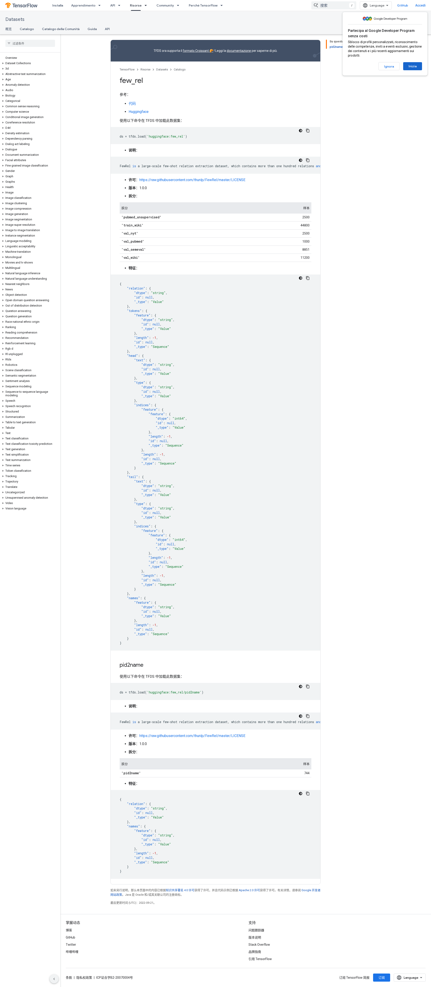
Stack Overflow (259, 944)
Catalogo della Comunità (60, 29)
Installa (57, 5)
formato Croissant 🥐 (198, 51)
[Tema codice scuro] (300, 130)
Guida (92, 29)
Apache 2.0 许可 (249, 890)
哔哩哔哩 (72, 952)
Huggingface (139, 112)
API (112, 5)
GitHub (402, 5)
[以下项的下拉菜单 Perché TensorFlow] (223, 5)
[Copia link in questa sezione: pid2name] (147, 665)
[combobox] (333, 5)
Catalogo (27, 29)
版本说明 (254, 937)
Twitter (71, 944)
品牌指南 (254, 952)
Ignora (389, 66)
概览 (8, 29)
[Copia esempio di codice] (307, 130)
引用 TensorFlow (260, 959)
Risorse (136, 5)
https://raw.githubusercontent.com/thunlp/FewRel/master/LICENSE (192, 180)
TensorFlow (127, 69)
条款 (69, 977)
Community (165, 5)
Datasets (14, 19)
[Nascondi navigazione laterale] (54, 978)
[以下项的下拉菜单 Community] (179, 5)
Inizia (413, 66)
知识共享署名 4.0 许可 (180, 890)
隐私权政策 (84, 977)
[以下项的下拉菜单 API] (120, 5)
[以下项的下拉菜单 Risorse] (147, 5)
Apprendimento (83, 5)
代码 (132, 103)
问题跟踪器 (256, 930)
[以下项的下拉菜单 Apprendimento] (100, 5)
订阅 (381, 978)
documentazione (239, 51)
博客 (69, 930)
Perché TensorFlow (203, 5)
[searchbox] (30, 43)
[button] (29, 63)
